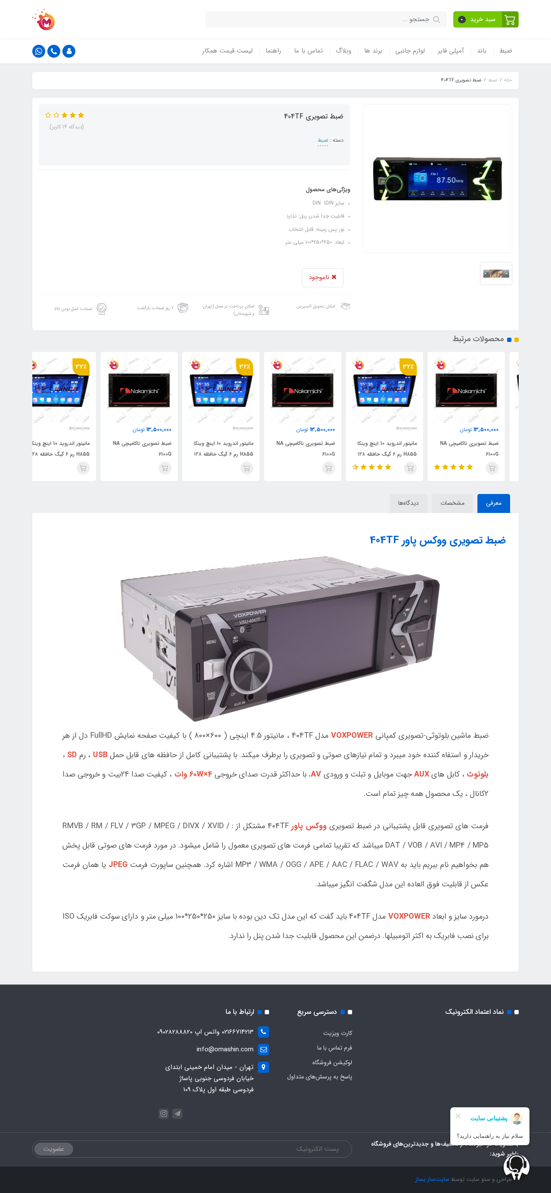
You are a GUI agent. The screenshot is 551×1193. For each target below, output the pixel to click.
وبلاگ (343, 51)
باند (481, 51)
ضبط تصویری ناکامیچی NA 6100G (483, 448)
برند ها (373, 51)
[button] (486, 19)
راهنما (273, 51)
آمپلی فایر (451, 51)
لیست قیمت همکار (227, 51)
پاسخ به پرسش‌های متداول (319, 1076)
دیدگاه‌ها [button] (408, 503)
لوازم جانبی (410, 51)
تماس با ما (308, 51)
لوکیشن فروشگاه (332, 1062)
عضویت (53, 1149)
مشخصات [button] (452, 503)
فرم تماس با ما (334, 1048)
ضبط (505, 51)
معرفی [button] (493, 503)
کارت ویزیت (337, 1033)
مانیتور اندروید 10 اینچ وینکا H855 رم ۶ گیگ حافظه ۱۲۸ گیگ (400, 454)
